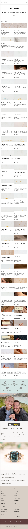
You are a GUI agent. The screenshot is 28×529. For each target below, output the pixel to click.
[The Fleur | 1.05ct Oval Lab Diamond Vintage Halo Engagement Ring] (7, 54)
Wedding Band (20, 316)
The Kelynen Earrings (20, 174)
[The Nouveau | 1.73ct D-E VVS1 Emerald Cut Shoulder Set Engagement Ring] (7, 309)
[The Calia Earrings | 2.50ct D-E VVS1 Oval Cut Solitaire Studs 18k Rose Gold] (20, 351)
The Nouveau (6, 315)
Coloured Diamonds (17, 509)
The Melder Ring (20, 159)
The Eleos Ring (19, 330)
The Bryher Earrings (6, 245)
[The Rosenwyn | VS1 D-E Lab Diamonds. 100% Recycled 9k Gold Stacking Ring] (7, 124)
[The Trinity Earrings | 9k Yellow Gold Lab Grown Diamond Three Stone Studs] (20, 238)
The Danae (19, 258)
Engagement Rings (17, 506)
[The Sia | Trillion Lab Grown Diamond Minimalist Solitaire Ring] (20, 266)
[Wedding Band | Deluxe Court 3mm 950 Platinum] (20, 309)
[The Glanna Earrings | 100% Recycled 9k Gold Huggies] (7, 196)
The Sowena (20, 116)
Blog (2, 498)
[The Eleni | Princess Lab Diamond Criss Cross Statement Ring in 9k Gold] (7, 266)
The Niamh (7, 358)
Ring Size (15, 493)
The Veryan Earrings (6, 103)
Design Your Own (17, 507)
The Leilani (6, 32)
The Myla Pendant (7, 259)
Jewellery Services (17, 516)
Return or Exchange (4, 509)
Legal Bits (2, 514)
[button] (23, 2)
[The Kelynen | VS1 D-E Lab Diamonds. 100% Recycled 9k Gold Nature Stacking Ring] (7, 167)
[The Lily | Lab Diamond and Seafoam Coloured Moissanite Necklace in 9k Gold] (7, 39)
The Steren (6, 116)
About (2, 488)
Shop (2, 2)
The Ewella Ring (20, 202)
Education (5, 2)
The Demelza (7, 216)
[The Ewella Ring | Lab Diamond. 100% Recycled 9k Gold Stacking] (20, 195)
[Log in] (24, 2)
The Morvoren (7, 145)
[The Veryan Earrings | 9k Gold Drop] (7, 97)
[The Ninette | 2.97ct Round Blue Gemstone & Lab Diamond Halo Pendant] (20, 280)
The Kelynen (7, 173)
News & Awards (3, 495)
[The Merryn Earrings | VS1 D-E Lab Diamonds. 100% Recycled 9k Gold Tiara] (20, 139)
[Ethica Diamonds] (14, 2)
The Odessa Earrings (7, 287)
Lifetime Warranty (4, 511)
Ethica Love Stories (4, 496)
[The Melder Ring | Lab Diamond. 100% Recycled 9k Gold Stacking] (20, 153)
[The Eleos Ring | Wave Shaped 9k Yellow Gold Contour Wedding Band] (20, 323)
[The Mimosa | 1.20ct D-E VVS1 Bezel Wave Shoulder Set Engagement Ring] (20, 365)
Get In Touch (4, 439)
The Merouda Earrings (7, 159)
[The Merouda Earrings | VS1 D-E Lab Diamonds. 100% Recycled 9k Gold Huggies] (7, 153)
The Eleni (7, 273)
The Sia (19, 273)
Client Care (3, 503)
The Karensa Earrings (6, 187)
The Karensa (20, 188)
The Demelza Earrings (20, 215)
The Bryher (6, 230)
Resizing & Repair (4, 507)
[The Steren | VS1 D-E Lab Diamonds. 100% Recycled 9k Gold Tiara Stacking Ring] (7, 110)
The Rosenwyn (6, 131)
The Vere (19, 46)
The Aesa (7, 372)
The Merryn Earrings (19, 145)
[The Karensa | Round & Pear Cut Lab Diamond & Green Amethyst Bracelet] (20, 181)
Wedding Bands (16, 511)
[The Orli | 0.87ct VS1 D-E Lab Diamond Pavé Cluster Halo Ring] (20, 337)
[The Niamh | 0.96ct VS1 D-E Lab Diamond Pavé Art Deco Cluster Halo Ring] (7, 351)
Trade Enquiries (16, 500)
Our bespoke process (6, 483)
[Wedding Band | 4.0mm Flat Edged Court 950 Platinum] (7, 337)
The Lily (7, 45)
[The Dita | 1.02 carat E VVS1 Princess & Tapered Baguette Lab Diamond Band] (20, 294)
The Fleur (7, 60)
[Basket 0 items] (26, 2)
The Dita (20, 300)
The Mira (19, 60)
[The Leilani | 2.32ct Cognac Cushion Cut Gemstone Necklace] (7, 25)
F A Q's (15, 496)
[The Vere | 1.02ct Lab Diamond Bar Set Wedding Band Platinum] (20, 39)
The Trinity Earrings (19, 245)
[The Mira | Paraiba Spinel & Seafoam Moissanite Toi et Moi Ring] (20, 54)
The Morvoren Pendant (20, 131)
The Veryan (20, 88)
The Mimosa (20, 372)
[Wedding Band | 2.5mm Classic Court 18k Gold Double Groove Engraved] (7, 323)
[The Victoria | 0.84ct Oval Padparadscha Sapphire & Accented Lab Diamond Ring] (7, 81)
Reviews (2, 493)
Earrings (15, 514)
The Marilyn (7, 300)
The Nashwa (20, 73)
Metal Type (15, 495)
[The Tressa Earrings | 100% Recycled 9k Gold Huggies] (20, 97)
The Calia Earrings (20, 358)
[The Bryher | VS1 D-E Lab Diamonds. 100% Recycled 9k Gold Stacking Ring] (7, 224)
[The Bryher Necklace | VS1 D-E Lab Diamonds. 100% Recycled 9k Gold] (20, 224)
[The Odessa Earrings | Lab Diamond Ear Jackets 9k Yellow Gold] (7, 280)
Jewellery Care (16, 491)
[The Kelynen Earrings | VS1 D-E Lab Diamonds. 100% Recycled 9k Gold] (20, 167)
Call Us (2, 500)
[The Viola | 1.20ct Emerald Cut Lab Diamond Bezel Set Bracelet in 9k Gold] (20, 25)
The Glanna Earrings (7, 202)
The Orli (20, 344)
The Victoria (7, 88)
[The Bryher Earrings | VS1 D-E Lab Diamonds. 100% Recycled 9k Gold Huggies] (7, 238)
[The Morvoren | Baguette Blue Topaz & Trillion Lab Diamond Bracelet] (7, 139)
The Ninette (20, 287)
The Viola (20, 32)
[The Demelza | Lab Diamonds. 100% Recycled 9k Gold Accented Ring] (7, 210)
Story (2, 491)
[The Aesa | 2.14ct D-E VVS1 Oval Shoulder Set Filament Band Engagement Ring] (7, 365)
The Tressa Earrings (20, 103)
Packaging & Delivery (4, 506)
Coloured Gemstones (17, 498)
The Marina (7, 73)
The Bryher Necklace (19, 230)
